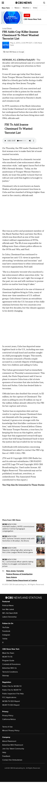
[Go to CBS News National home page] (23, 3)
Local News (7, 28)
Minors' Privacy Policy (10, 730)
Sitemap (5, 676)
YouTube (5, 627)
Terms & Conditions (10, 672)
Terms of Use (7, 727)
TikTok (4, 639)
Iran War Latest (8, 609)
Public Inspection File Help (13, 694)
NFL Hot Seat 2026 (9, 613)
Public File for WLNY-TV (11, 690)
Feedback (6, 756)
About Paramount (9, 741)
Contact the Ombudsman (12, 760)
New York (6, 8)
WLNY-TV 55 (7, 657)
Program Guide (8, 660)
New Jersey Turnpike (15, 571)
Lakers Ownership (9, 617)
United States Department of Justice (21, 580)
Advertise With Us (9, 668)
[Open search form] (44, 3)
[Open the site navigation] (8, 3)
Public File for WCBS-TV (12, 686)
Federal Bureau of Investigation (19, 574)
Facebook (6, 631)
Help (4, 752)
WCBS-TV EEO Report (11, 701)
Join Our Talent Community (13, 749)
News (17, 8)
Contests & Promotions (11, 664)
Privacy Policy (7, 715)
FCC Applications (9, 697)
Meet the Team (8, 653)
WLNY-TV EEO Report (11, 705)
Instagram (6, 635)
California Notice (9, 719)
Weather (26, 8)
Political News (7, 605)
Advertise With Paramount (12, 745)
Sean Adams (11, 577)
